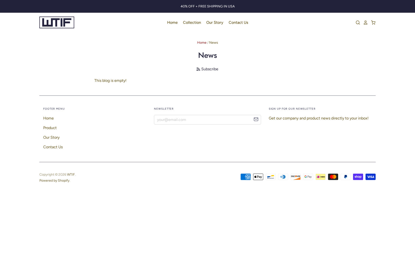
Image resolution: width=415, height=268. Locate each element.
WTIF (71, 175)
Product (50, 127)
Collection (192, 22)
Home (172, 22)
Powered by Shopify (54, 181)
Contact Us (238, 22)
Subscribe (209, 69)
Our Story (214, 22)
